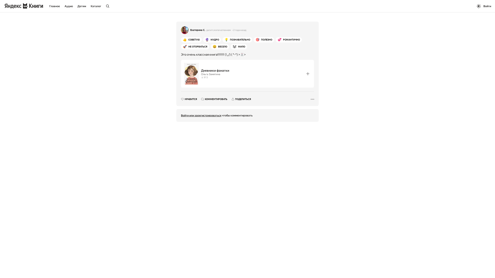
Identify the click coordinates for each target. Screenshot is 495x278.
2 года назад (239, 30)
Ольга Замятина (210, 74)
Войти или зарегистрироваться (201, 115)
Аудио (69, 6)
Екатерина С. (197, 30)
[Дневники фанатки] (247, 74)
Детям (82, 6)
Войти (487, 6)
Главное (54, 6)
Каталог (96, 6)
